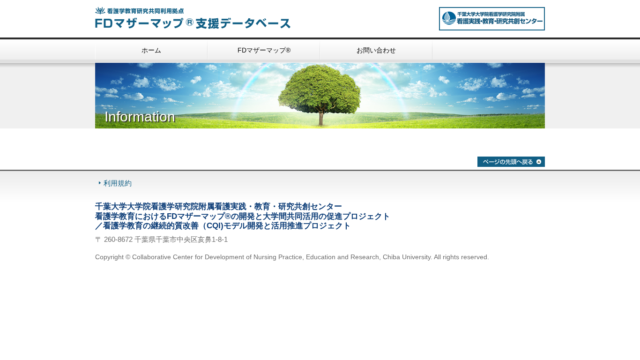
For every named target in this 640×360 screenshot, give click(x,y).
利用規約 (118, 183)
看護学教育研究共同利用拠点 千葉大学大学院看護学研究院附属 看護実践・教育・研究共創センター (492, 18)
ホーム (151, 50)
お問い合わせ (376, 50)
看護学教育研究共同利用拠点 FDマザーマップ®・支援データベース (203, 18)
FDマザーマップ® (264, 50)
